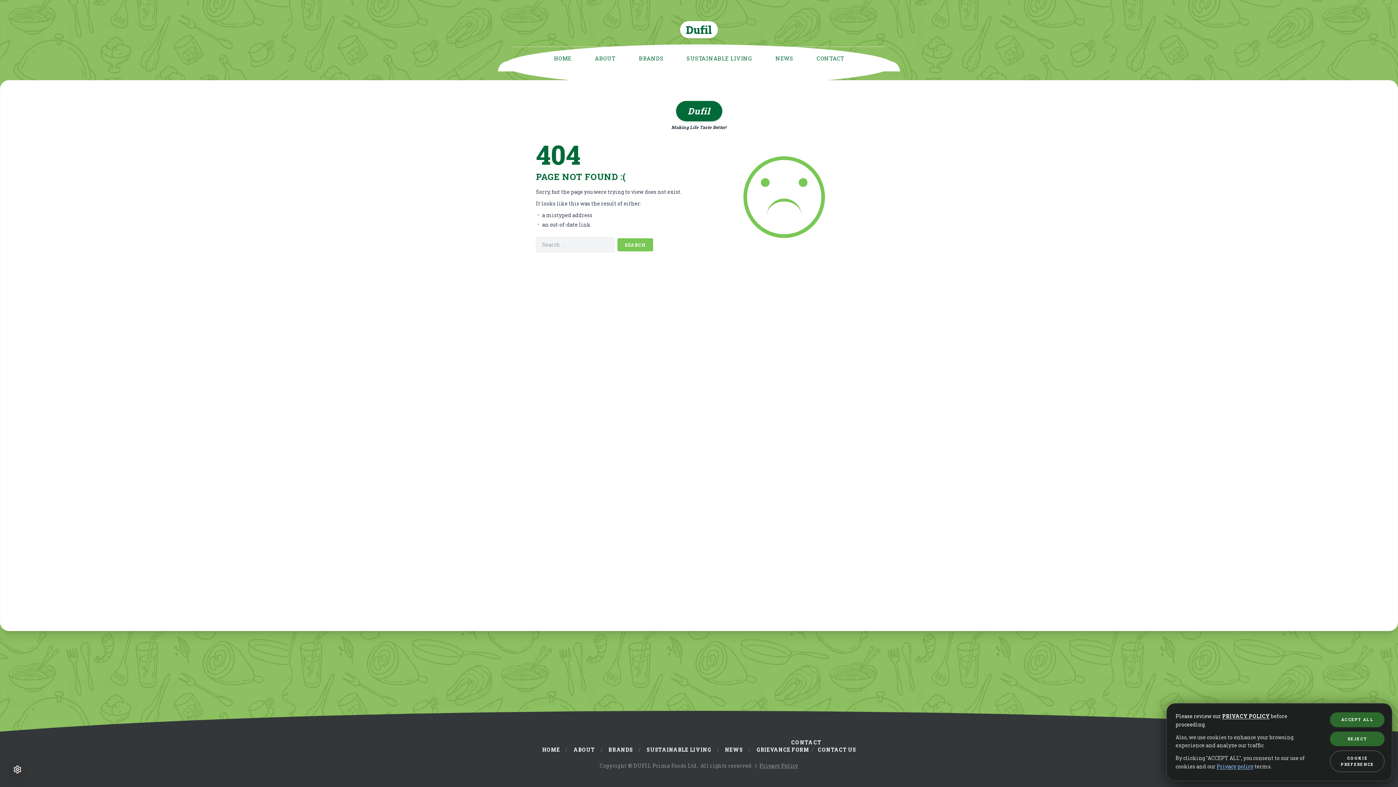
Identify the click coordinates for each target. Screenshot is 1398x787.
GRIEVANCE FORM (783, 749)
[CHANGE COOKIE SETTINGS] (17, 769)
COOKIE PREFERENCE (1357, 761)
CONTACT (830, 58)
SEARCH (635, 245)
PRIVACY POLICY (1246, 716)
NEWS (784, 58)
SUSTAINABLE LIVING (719, 58)
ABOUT (605, 58)
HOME (563, 58)
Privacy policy (1235, 766)
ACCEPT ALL (1357, 719)
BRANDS (651, 58)
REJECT (1357, 738)
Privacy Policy (778, 765)
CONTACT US (837, 749)
